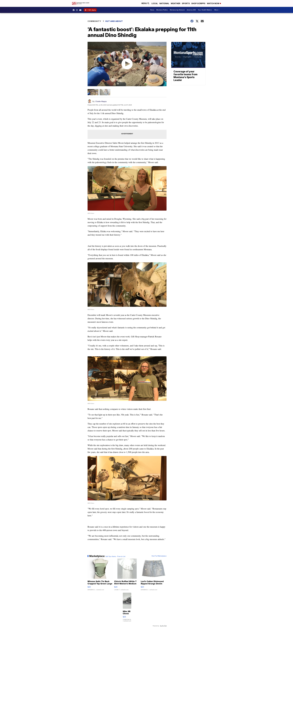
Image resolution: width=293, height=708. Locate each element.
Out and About (114, 21)
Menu (144, 3)
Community (94, 21)
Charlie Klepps (101, 101)
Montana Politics (162, 10)
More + (216, 10)
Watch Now (213, 3)
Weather (175, 3)
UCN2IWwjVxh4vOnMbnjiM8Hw (81, 10)
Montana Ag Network (177, 10)
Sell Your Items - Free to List (115, 556)
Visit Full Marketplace (159, 556)
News (152, 10)
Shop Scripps (198, 3)
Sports (186, 3)
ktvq (77, 10)
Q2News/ (74, 10)
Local (155, 3)
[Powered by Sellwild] (163, 626)
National (164, 3)
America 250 (191, 10)
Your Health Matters (205, 10)
